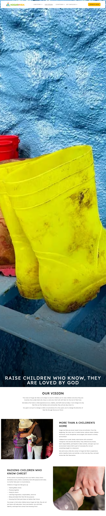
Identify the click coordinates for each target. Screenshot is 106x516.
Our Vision (49, 4)
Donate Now (94, 4)
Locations (59, 4)
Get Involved (71, 4)
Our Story (37, 4)
